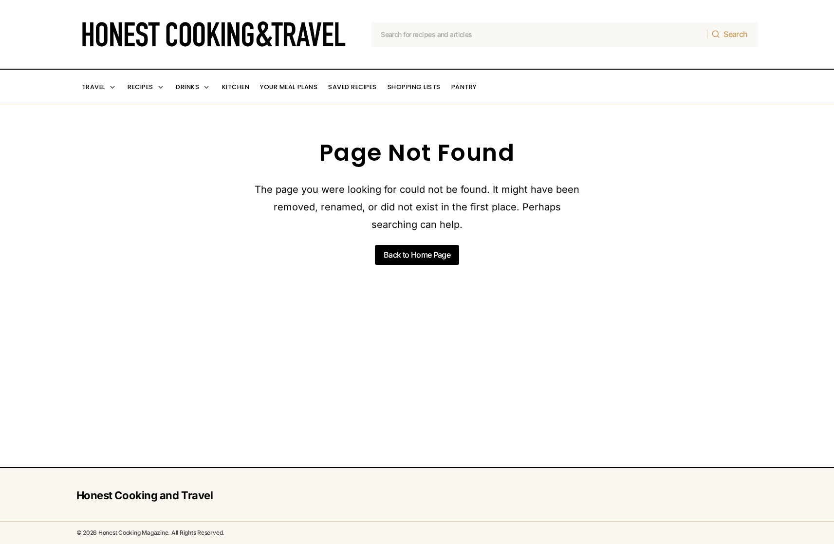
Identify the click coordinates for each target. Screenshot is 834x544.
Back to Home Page (417, 255)
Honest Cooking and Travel (144, 495)
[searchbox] (539, 34)
